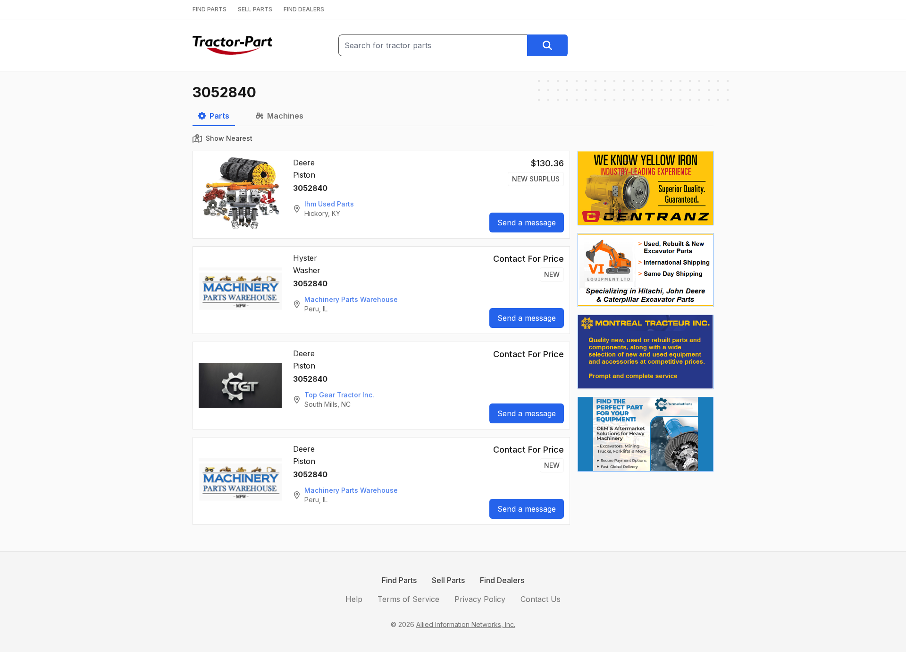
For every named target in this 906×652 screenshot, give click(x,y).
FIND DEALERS (304, 9)
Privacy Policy (479, 599)
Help (353, 599)
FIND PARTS (209, 9)
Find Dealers (502, 580)
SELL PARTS (255, 9)
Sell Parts (448, 580)
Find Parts (399, 580)
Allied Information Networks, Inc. (465, 624)
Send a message (526, 222)
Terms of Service (408, 599)
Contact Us (540, 599)
